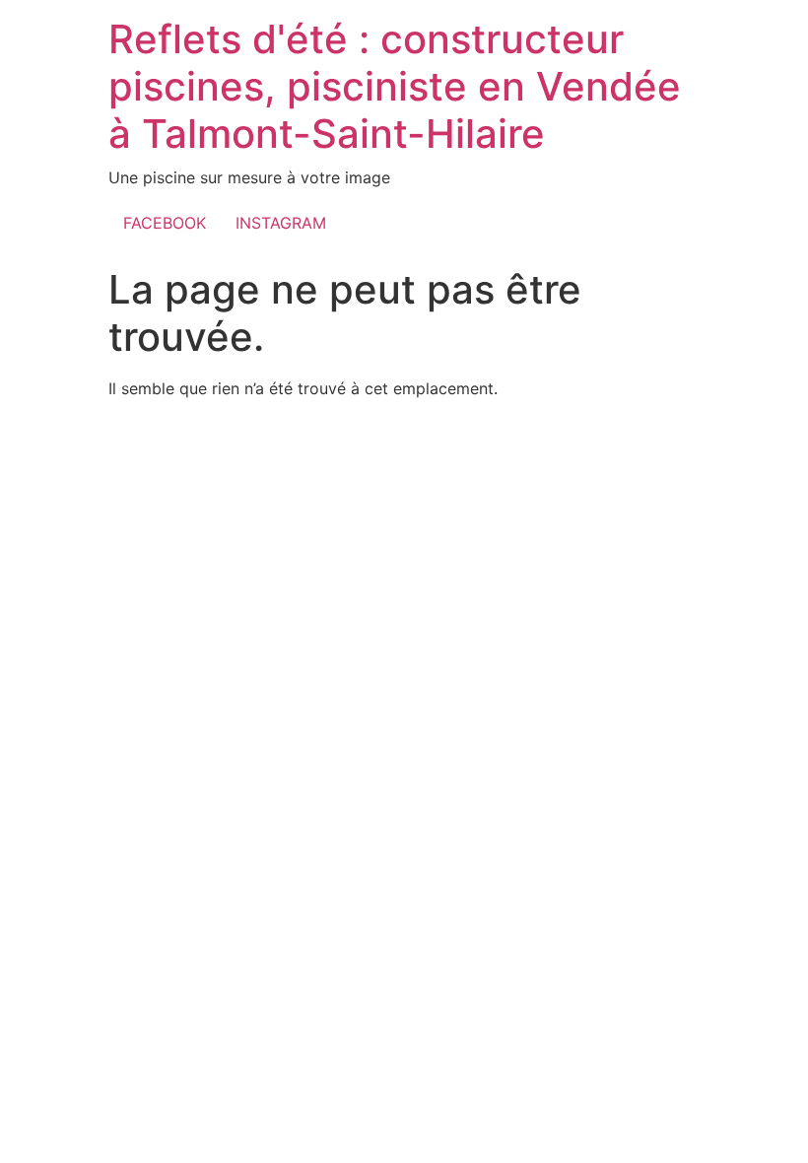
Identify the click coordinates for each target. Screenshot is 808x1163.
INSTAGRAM (281, 223)
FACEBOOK (164, 223)
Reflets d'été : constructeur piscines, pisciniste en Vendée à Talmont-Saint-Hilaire (394, 86)
